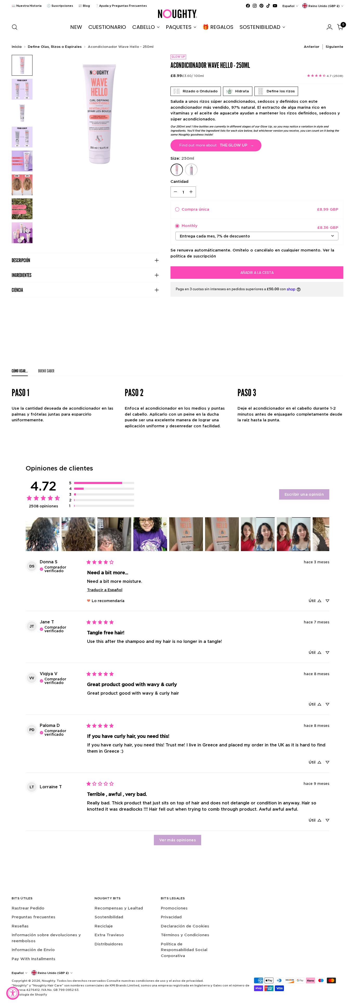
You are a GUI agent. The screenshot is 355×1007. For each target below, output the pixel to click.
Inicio (17, 46)
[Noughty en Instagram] (254, 5)
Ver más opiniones (177, 839)
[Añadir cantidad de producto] (191, 192)
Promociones (174, 908)
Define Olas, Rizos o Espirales (55, 46)
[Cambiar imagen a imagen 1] (22, 65)
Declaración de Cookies (185, 926)
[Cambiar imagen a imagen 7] (22, 208)
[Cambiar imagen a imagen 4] (22, 137)
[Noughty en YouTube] (275, 5)
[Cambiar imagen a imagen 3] (22, 113)
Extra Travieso (109, 934)
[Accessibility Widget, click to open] (12, 993)
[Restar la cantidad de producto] (175, 192)
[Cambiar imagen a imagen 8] (22, 232)
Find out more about (216, 145)
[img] (61, 568)
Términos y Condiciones (185, 934)
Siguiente (334, 46)
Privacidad (171, 916)
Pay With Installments (33, 958)
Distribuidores (109, 943)
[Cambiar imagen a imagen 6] (22, 185)
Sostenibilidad (109, 916)
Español (288, 6)
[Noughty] (177, 13)
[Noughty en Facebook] (248, 5)
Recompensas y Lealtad (119, 908)
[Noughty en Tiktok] (268, 5)
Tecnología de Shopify (29, 994)
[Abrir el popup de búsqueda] (14, 27)
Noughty (48, 981)
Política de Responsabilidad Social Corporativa (184, 949)
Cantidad (179, 181)
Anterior (311, 46)
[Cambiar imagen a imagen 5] (22, 161)
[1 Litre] (191, 169)
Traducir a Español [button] (104, 589)
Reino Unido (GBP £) (324, 6)
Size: (182, 158)
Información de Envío (33, 949)
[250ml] (176, 169)
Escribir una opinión (304, 494)
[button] (101, 483)
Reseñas (20, 926)
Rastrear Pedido (28, 908)
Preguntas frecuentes (33, 916)
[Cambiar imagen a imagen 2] (22, 89)
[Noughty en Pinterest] (261, 5)
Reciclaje (104, 926)
